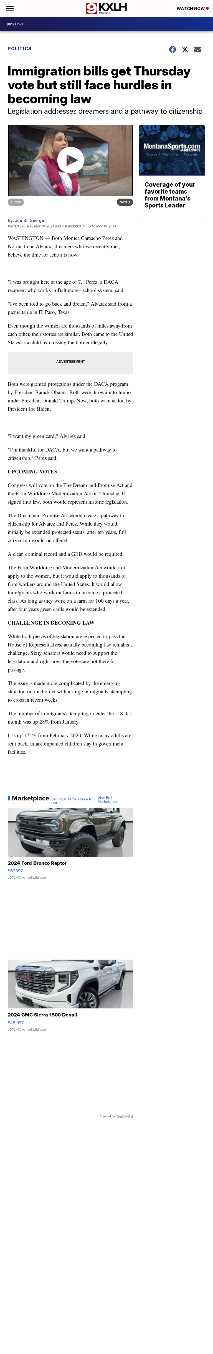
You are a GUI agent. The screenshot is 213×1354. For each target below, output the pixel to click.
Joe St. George (29, 220)
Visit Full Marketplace (108, 800)
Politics (20, 48)
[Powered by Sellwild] (125, 1116)
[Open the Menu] (9, 8)
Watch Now (191, 8)
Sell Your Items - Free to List (71, 801)
